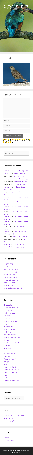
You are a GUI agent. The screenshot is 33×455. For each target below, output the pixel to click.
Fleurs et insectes (10, 335)
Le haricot (7, 351)
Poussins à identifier (11, 280)
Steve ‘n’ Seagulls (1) (20, 236)
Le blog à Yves (9, 418)
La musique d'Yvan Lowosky (14, 415)
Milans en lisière (9, 266)
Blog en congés (20, 184)
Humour (6, 340)
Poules (6, 378)
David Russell (8, 285)
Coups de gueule (9, 329)
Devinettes (7, 332)
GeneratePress (16, 452)
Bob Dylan (7, 316)
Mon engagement (10, 359)
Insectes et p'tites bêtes (12, 343)
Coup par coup (9, 324)
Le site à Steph (9, 421)
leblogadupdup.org (16, 5)
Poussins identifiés (10, 277)
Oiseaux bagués (9, 283)
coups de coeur (9, 327)
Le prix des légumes (21, 171)
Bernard (6, 171)
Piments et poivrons (11, 372)
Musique (7, 362)
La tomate (7, 348)
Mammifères (8, 356)
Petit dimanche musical (12, 370)
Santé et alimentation (11, 381)
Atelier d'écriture (9, 313)
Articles (6, 438)
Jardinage (7, 345)
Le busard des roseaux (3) (13, 288)
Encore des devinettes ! (12, 269)
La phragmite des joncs (12, 272)
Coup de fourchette (10, 321)
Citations (7, 318)
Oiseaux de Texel (10, 367)
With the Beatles (19, 173)
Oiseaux (6, 364)
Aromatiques (8, 310)
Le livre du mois (9, 354)
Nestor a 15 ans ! (9, 275)
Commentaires (9, 440)
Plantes (6, 375)
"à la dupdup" (8, 305)
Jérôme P (7, 244)
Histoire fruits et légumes (12, 337)
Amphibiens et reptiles (11, 308)
